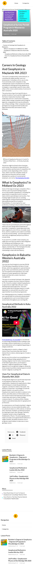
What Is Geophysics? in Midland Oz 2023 (15, 48)
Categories (25, 3)
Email (13, 438)
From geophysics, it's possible (11, 339)
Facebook (22, 432)
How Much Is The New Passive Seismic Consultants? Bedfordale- (15, 497)
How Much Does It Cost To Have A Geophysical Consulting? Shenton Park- (9, 16)
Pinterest (22, 435)
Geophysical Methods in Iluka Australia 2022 (18, 54)
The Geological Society (22, 178)
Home (16, 3)
